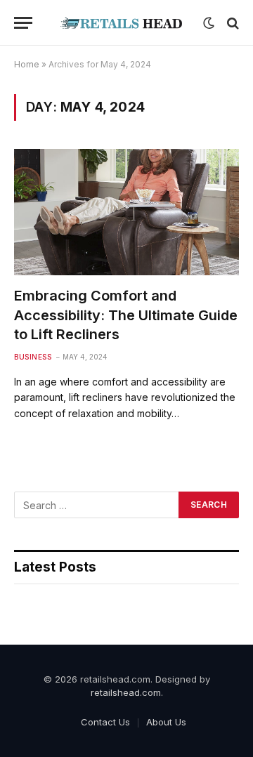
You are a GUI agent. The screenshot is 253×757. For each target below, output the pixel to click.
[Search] (231, 23)
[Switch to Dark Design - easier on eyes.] (209, 23)
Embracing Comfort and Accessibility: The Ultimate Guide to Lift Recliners (126, 314)
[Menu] (23, 23)
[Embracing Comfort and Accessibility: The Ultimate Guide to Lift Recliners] (126, 212)
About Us (166, 722)
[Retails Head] (121, 23)
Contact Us (105, 722)
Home (26, 64)
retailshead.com (126, 692)
